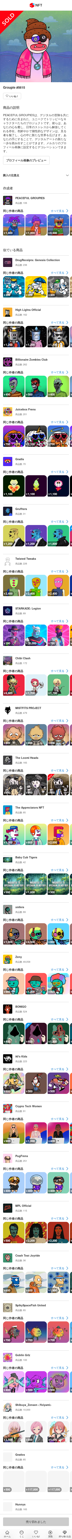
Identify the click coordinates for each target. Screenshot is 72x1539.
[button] (12, 96)
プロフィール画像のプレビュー (26, 160)
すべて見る (57, 211)
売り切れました (36, 1522)
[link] (60, 210)
